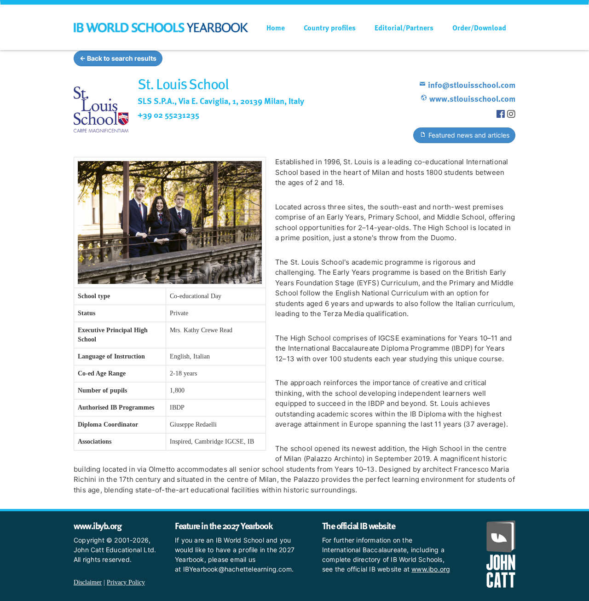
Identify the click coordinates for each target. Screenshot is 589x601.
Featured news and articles (468, 135)
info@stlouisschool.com (470, 84)
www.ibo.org (430, 569)
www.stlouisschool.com (471, 98)
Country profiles (330, 27)
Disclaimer (88, 582)
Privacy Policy (126, 582)
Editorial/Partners (404, 27)
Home (275, 27)
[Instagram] (511, 114)
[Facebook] (502, 114)
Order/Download (479, 27)
